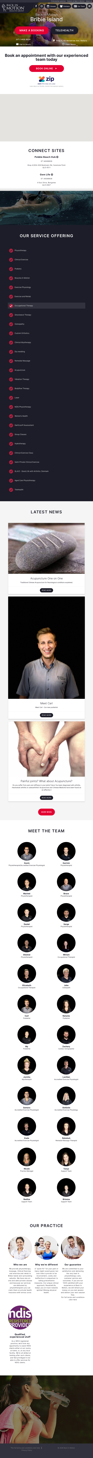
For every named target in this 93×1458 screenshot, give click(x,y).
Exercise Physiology (23, 287)
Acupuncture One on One (46, 578)
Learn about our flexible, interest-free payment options (46, 86)
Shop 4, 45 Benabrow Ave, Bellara (70, 40)
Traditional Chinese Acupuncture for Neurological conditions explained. (46, 582)
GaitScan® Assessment (24, 425)
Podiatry (18, 269)
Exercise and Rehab (23, 296)
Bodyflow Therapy (22, 388)
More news (46, 812)
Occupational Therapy (24, 306)
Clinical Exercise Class (24, 453)
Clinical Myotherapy (23, 342)
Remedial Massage (22, 361)
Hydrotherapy (20, 443)
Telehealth (19, 490)
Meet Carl (46, 703)
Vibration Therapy (22, 379)
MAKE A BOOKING (32, 30)
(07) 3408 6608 (23, 39)
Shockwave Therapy (23, 315)
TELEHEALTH (64, 30)
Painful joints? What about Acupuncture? (46, 781)
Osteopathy (19, 324)
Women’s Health (21, 416)
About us (89, 1)
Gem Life (45, 174)
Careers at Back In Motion (75, 1)
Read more (46, 590)
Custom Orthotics (22, 333)
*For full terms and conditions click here (25, 1448)
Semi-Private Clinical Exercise (27, 462)
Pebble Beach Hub (45, 157)
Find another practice (58, 1)
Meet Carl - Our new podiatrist (46, 707)
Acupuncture (20, 370)
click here (73, 1300)
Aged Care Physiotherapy (25, 480)
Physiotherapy (20, 250)
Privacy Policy (27, 1450)
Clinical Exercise (21, 260)
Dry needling (20, 351)
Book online (46, 68)
